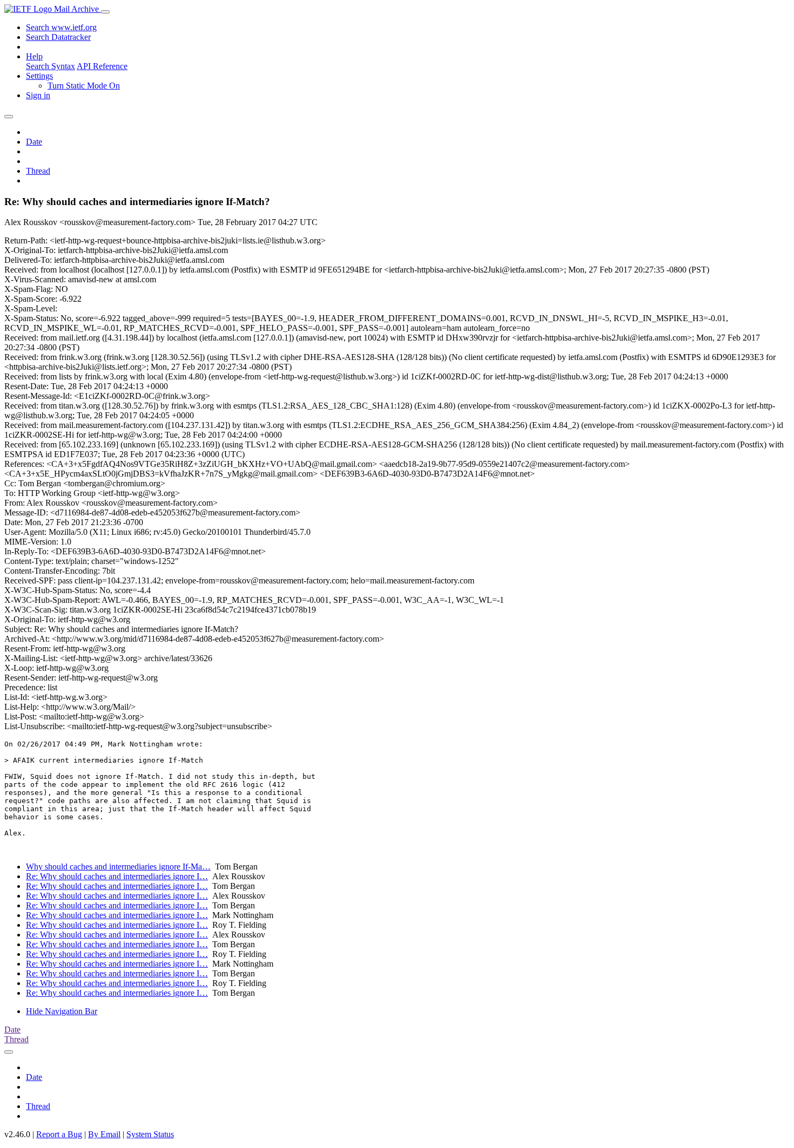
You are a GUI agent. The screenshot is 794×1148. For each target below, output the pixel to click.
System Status (150, 1134)
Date (34, 141)
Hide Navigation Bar (61, 1011)
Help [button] (34, 56)
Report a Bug (59, 1134)
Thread (38, 170)
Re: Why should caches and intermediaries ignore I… (117, 876)
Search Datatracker (58, 37)
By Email (104, 1134)
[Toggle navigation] (105, 11)
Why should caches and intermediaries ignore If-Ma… (118, 866)
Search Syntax (50, 66)
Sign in (38, 95)
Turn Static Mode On (84, 85)
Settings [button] (39, 75)
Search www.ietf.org (61, 27)
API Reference (102, 66)
